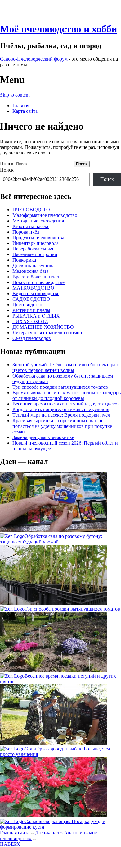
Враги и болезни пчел (35, 276)
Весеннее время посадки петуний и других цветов (66, 403)
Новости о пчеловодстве (38, 282)
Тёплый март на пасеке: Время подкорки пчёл (61, 415)
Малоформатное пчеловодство (44, 215)
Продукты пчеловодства (38, 237)
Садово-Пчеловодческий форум (34, 59)
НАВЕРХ (10, 844)
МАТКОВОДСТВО (33, 288)
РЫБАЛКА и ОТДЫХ (36, 315)
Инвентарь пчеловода (35, 243)
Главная (20, 105)
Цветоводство (27, 304)
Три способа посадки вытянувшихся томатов (60, 387)
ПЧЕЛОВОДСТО (31, 209)
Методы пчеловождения (38, 220)
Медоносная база (30, 271)
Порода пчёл (25, 232)
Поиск (7, 163)
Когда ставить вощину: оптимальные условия (60, 409)
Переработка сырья (32, 248)
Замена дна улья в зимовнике (43, 437)
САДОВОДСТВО (31, 299)
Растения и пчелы (31, 310)
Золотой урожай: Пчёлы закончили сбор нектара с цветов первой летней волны (65, 367)
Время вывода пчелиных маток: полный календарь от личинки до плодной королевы (66, 395)
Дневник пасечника (33, 265)
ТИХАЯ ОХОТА (30, 321)
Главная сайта (14, 832)
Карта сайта (25, 111)
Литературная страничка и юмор (47, 332)
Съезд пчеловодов (31, 338)
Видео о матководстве (35, 293)
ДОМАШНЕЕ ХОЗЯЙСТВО (43, 327)
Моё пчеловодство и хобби (58, 28)
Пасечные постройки (34, 254)
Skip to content (14, 95)
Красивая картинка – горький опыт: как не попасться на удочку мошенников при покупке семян (62, 426)
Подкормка (24, 260)
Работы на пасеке (30, 226)
